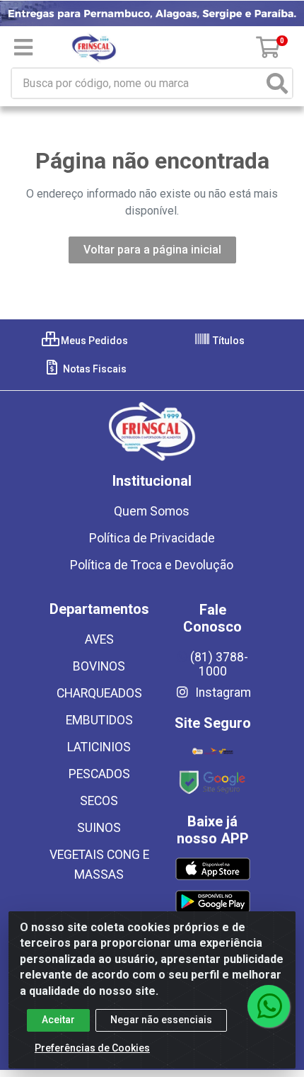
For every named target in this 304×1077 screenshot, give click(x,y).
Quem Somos (151, 511)
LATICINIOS (99, 747)
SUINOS (99, 828)
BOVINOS (99, 666)
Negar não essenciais (161, 1019)
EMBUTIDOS (99, 720)
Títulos (228, 340)
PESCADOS (99, 774)
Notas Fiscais (94, 369)
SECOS (99, 801)
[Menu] (23, 47)
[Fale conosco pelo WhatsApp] (268, 1006)
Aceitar (58, 1019)
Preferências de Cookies (92, 1048)
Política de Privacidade (152, 538)
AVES (99, 639)
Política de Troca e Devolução (151, 565)
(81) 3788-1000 (219, 664)
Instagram (221, 692)
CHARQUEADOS (99, 693)
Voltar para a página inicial (152, 249)
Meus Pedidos (93, 340)
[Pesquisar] (277, 83)
